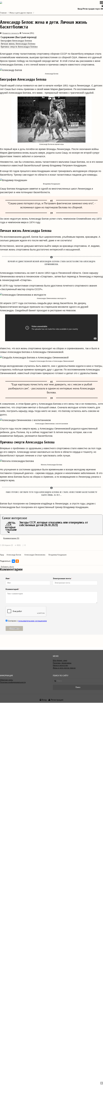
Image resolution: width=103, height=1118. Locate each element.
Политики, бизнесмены (62, 663)
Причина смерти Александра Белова (19, 46)
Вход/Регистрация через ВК (90, 9)
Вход (44, 700)
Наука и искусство (60, 665)
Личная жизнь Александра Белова (18, 43)
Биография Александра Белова (16, 40)
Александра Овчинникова (34, 555)
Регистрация (57, 700)
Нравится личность (10, 33)
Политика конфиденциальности (13, 682)
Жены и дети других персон (20, 13)
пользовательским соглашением (32, 621)
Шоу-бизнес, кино (60, 660)
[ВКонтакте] (13, 561)
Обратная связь (6, 680)
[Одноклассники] (17, 561)
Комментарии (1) (11, 538)
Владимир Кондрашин (58, 555)
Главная (3, 13)
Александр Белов (14, 555)
